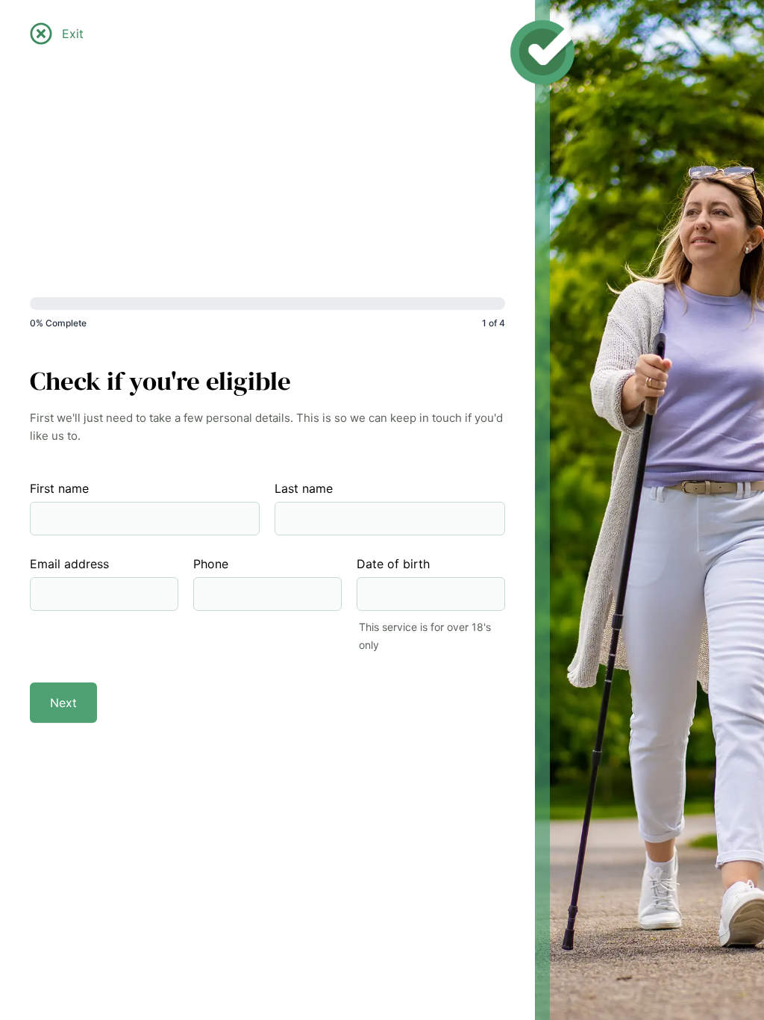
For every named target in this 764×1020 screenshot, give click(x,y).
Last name (304, 488)
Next (63, 702)
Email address (69, 564)
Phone (210, 564)
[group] (267, 317)
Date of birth (393, 564)
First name (59, 488)
